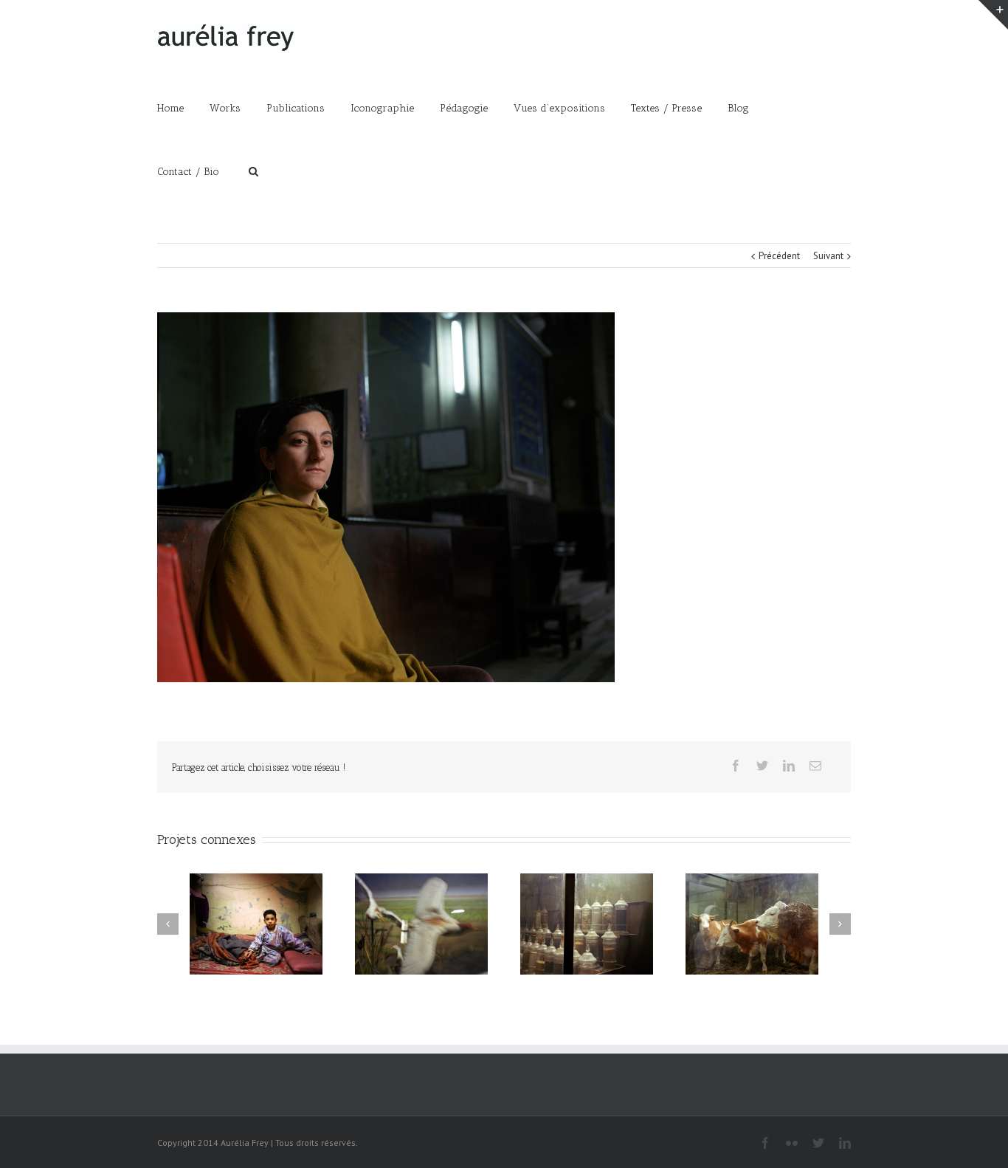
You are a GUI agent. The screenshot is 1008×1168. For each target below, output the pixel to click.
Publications (295, 108)
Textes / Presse (666, 108)
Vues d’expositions (559, 108)
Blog (738, 108)
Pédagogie (464, 108)
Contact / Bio (188, 171)
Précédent (779, 256)
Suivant (828, 256)
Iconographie (382, 108)
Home (170, 108)
